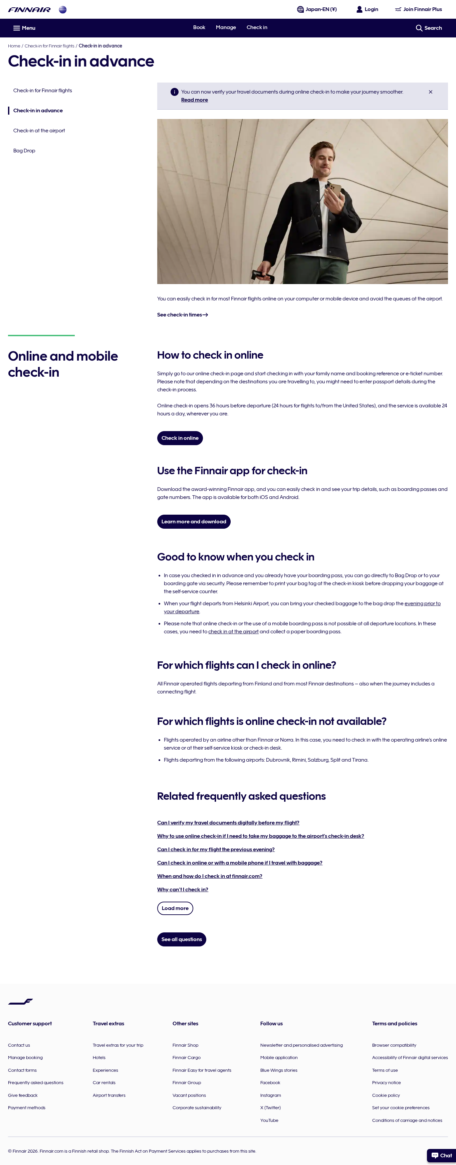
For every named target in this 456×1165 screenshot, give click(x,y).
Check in (257, 27)
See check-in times (179, 315)
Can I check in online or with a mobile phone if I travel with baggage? (239, 863)
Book (199, 27)
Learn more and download (194, 522)
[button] (431, 92)
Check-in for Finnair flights (49, 45)
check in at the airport (233, 632)
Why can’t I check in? (182, 890)
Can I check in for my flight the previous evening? (216, 850)
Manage (226, 27)
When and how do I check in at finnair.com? (209, 876)
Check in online (180, 438)
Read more (194, 100)
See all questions (182, 939)
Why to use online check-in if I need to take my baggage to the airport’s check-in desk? (260, 836)
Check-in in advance (35, 111)
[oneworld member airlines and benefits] (63, 9)
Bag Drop (24, 151)
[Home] (29, 9)
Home (14, 45)
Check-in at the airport (39, 131)
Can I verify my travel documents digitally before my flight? (228, 823)
